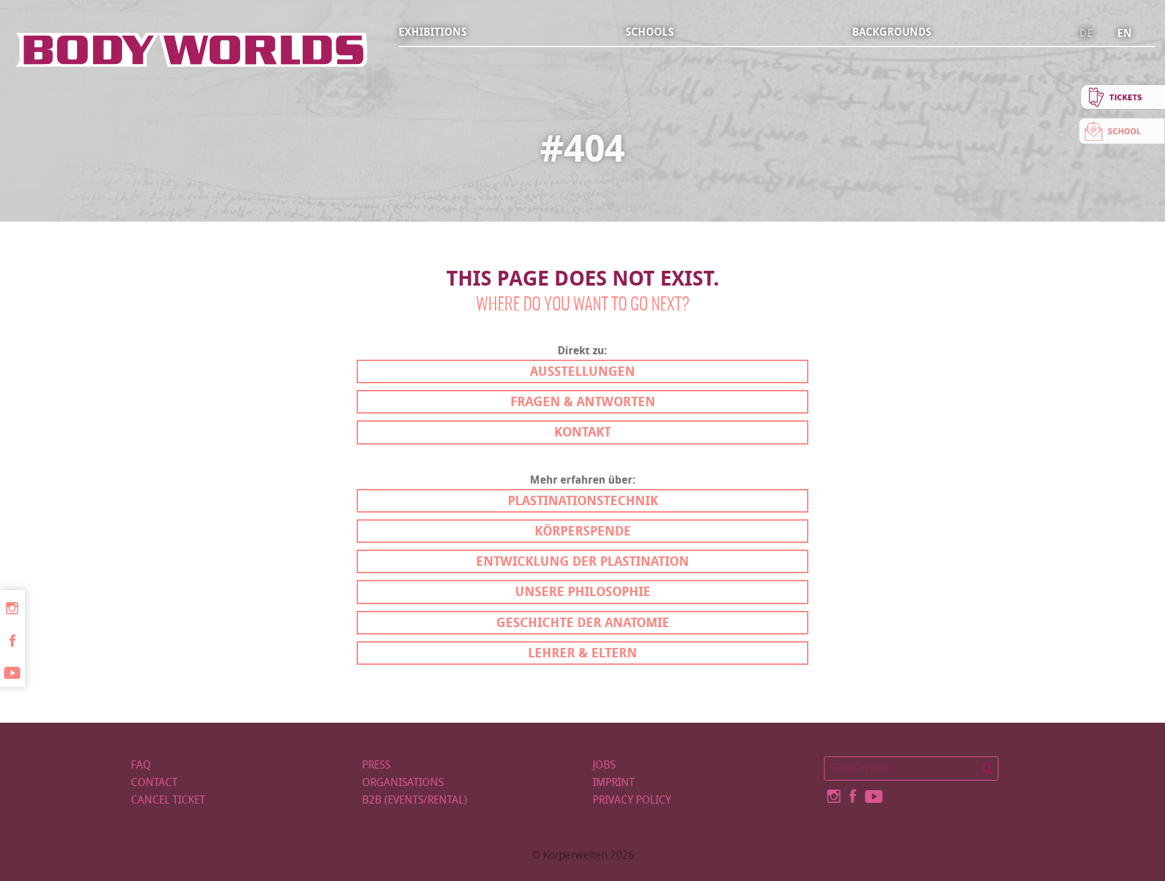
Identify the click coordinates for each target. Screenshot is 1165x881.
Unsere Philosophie (583, 591)
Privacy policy (632, 799)
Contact (154, 782)
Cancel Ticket (168, 799)
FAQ (141, 764)
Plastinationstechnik (583, 501)
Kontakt (582, 432)
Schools (650, 32)
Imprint (613, 782)
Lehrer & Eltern (582, 653)
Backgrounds (891, 32)
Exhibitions (432, 32)
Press (376, 764)
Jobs (604, 764)
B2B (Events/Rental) (414, 799)
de (1086, 33)
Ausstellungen (582, 371)
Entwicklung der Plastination (582, 561)
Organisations (403, 782)
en (1124, 33)
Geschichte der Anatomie (582, 622)
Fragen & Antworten (582, 402)
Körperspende (583, 531)
